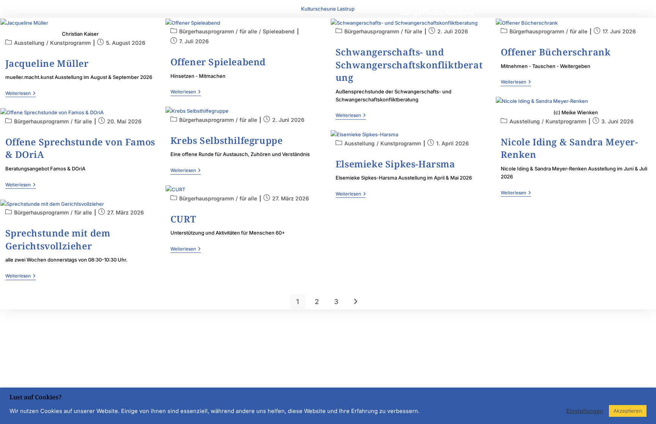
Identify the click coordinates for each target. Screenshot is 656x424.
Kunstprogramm (70, 42)
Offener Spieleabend (218, 61)
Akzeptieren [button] (627, 411)
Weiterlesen (20, 93)
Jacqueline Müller (47, 63)
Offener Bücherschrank (556, 52)
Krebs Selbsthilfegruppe (226, 140)
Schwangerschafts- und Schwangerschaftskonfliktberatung (409, 65)
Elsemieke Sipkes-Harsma (395, 164)
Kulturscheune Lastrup (328, 9)
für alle (248, 31)
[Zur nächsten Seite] (355, 301)
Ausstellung (29, 42)
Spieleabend (279, 31)
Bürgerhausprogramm (206, 31)
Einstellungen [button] (584, 411)
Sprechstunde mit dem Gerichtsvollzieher (57, 239)
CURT (183, 219)
